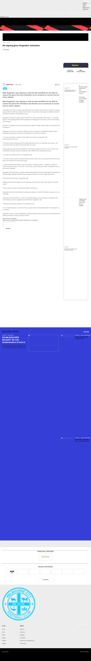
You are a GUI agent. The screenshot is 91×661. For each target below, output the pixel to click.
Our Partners (71, 13)
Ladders (4, 643)
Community (22, 637)
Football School (59, 13)
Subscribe (8, 228)
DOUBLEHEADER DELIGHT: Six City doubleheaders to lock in (13, 339)
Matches (4, 640)
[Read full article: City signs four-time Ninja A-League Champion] (83, 146)
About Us (22, 629)
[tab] (70, 71)
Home (4, 42)
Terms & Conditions (84, 651)
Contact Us (22, 632)
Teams (50, 13)
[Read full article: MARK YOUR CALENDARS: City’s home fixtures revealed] (83, 248)
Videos (45, 13)
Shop (3, 629)
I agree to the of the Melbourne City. (16, 223)
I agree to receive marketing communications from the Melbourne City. (20, 225)
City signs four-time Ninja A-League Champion (82, 337)
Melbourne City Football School (27, 640)
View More (86, 331)
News (40, 13)
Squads (4, 637)
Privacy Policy (14, 223)
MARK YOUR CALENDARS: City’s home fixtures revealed (82, 440)
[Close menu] (87, 657)
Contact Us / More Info (83, 13)
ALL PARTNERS (45, 579)
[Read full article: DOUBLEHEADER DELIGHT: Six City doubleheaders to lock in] (83, 89)
